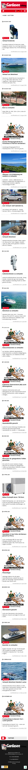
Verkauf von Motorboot (10, 74)
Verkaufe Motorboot (9, 237)
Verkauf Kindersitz (8, 41)
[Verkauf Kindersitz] (13, 31)
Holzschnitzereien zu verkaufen (12, 347)
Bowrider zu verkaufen (9, 645)
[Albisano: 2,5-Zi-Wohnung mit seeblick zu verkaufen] (13, 163)
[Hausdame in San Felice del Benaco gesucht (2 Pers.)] (13, 523)
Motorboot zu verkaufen (10, 311)
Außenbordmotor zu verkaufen (12, 274)
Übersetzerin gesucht (9, 609)
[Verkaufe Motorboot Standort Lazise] (13, 671)
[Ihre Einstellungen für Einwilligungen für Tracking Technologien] (25, 767)
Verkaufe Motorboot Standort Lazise (14, 682)
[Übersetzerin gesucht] (13, 599)
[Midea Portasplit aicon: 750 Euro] (13, 486)
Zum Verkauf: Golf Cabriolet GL (12, 206)
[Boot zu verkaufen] (13, 99)
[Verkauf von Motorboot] (13, 65)
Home (4, 15)
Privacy (14, 763)
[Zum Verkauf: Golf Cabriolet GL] (13, 196)
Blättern (11, 15)
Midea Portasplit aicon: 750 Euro (13, 497)
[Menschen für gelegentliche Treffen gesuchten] (13, 448)
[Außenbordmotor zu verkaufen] (13, 263)
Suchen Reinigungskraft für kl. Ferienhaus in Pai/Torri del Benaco (13, 142)
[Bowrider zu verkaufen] (13, 634)
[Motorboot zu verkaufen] (13, 300)
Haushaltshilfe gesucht (10, 423)
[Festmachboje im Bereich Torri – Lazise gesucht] (13, 708)
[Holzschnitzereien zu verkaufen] (13, 337)
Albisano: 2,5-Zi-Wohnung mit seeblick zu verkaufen (12, 175)
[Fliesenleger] (13, 562)
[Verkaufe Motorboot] (13, 227)
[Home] (2, 10)
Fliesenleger (6, 573)
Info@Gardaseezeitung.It (14, 762)
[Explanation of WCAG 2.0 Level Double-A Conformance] (4, 767)
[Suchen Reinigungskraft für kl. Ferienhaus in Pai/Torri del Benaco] (13, 131)
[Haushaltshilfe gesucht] (13, 412)
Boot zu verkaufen (8, 107)
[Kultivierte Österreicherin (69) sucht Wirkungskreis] (13, 374)
